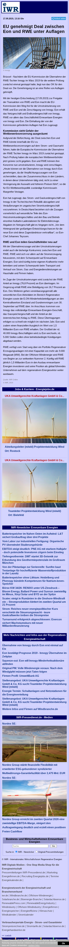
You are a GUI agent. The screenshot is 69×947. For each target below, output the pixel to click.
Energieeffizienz (29, 910)
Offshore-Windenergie (40, 895)
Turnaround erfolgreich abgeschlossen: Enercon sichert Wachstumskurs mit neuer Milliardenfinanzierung (32, 622)
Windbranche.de (18, 895)
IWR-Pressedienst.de (34, 872)
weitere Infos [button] (33, 945)
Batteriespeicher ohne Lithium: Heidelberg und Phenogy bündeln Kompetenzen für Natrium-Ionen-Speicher (33, 580)
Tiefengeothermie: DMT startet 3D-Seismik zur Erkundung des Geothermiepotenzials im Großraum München (33, 559)
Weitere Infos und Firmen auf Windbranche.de (30, 709)
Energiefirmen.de (11, 876)
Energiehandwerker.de (13, 930)
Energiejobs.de (40, 876)
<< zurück (6, 935)
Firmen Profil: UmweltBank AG (20, 675)
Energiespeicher (10, 910)
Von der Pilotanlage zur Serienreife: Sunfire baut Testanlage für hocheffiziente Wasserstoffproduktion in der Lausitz (34, 570)
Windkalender (9, 914)
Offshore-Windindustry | (29, 907)
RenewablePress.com (13, 903)
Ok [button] (63, 943)
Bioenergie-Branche (31, 899)
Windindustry (9, 907)
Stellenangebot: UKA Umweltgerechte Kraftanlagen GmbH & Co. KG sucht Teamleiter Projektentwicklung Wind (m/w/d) (34, 683)
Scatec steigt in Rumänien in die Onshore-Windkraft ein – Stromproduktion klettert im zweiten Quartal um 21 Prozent (34, 601)
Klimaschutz (45, 910)
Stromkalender (26, 914)
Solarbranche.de (10, 899)
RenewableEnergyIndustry (41, 903)
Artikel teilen (60, 18)
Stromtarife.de (33, 926)
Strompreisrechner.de (13, 926)
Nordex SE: (9, 723)
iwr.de (5, 895)
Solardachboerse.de (54, 899)
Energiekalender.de (12, 880)
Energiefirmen (50, 907)
